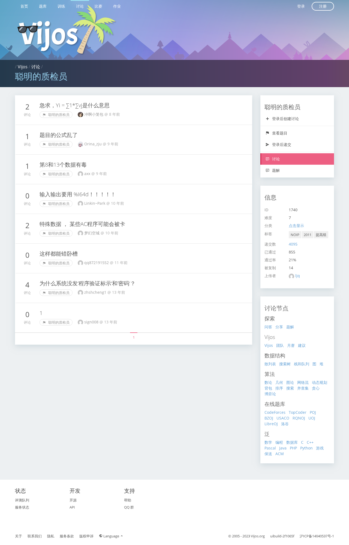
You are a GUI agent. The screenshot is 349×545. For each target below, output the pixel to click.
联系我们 (35, 536)
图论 (290, 382)
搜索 (290, 388)
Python (306, 448)
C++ (310, 442)
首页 (24, 6)
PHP (293, 448)
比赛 (98, 6)
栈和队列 (301, 363)
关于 (18, 536)
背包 (268, 388)
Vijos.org (258, 536)
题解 (275, 170)
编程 (279, 442)
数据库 (292, 442)
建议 (302, 345)
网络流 (303, 382)
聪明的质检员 (58, 114)
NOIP (295, 234)
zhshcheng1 (95, 292)
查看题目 (279, 133)
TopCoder (297, 412)
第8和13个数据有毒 (63, 164)
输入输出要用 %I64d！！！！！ (78, 194)
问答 (268, 326)
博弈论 (270, 393)
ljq (297, 275)
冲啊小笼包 (94, 114)
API (72, 507)
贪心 (316, 388)
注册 (323, 6)
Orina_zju (93, 143)
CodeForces (274, 412)
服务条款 (67, 536)
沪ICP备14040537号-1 (317, 536)
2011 (307, 234)
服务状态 (22, 507)
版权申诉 (86, 536)
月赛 (291, 345)
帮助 (127, 500)
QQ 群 (129, 507)
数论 (268, 382)
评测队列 (22, 500)
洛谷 (285, 423)
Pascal (270, 448)
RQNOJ (299, 418)
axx (87, 173)
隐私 (50, 536)
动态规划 (319, 382)
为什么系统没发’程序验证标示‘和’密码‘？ (88, 283)
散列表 (270, 363)
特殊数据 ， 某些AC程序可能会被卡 (82, 224)
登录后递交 (281, 144)
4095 (293, 244)
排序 (279, 388)
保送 (268, 453)
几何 (279, 382)
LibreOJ (271, 423)
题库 (43, 6)
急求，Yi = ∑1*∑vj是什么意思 (75, 105)
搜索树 (285, 363)
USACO (282, 418)
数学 (268, 442)
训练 (61, 6)
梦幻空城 (92, 232)
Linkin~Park (95, 203)
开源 (73, 500)
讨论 (80, 6)
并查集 (303, 388)
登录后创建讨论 (285, 118)
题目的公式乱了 (59, 135)
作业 (117, 6)
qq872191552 (97, 262)
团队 (280, 345)
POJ (313, 412)
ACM (279, 453)
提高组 (321, 234)
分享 (279, 326)
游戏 (320, 448)
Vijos (23, 67)
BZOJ (268, 418)
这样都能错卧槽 (59, 253)
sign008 (92, 321)
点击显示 (296, 225)
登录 (301, 6)
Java (283, 448)
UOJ (311, 418)
